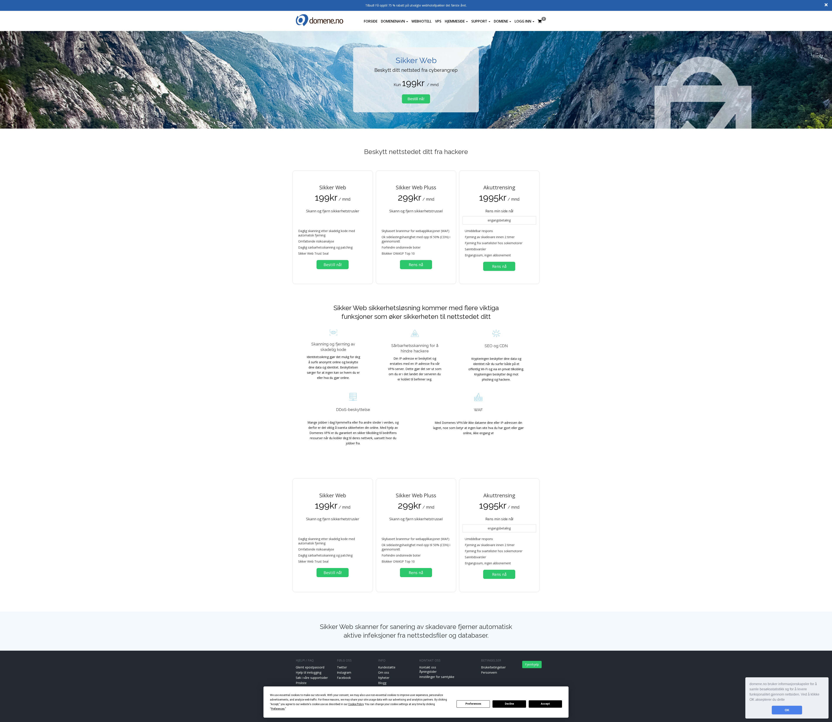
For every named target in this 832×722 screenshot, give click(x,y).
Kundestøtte (386, 667)
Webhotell (421, 21)
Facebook (344, 678)
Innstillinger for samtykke (436, 677)
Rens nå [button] (416, 264)
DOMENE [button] (501, 21)
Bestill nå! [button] (416, 99)
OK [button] (787, 710)
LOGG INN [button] (523, 21)
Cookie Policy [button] (356, 704)
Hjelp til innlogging (308, 672)
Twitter (342, 667)
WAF (478, 410)
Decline (509, 703)
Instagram (344, 672)
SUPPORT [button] (479, 21)
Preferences (473, 703)
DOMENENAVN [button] (393, 21)
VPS (438, 21)
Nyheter (383, 678)
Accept (545, 703)
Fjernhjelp (532, 664)
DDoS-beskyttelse (353, 409)
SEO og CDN (496, 346)
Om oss (383, 672)
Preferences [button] (278, 708)
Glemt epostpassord (310, 667)
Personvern (489, 672)
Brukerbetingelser (493, 667)
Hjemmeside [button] (455, 21)
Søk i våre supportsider (312, 678)
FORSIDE (370, 21)
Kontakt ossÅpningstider (428, 669)
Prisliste (301, 683)
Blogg (382, 683)
